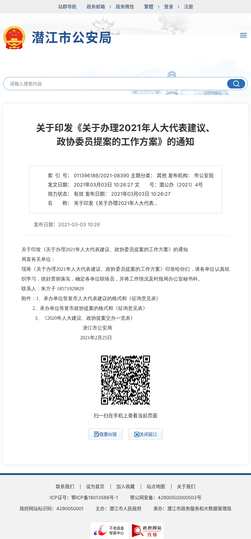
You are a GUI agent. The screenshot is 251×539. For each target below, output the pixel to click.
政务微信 (125, 6)
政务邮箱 (96, 6)
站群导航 (67, 6)
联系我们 (65, 486)
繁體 (148, 6)
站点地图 (156, 486)
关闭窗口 (148, 434)
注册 (188, 6)
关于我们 (186, 486)
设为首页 (95, 486)
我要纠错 (108, 434)
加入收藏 (125, 486)
